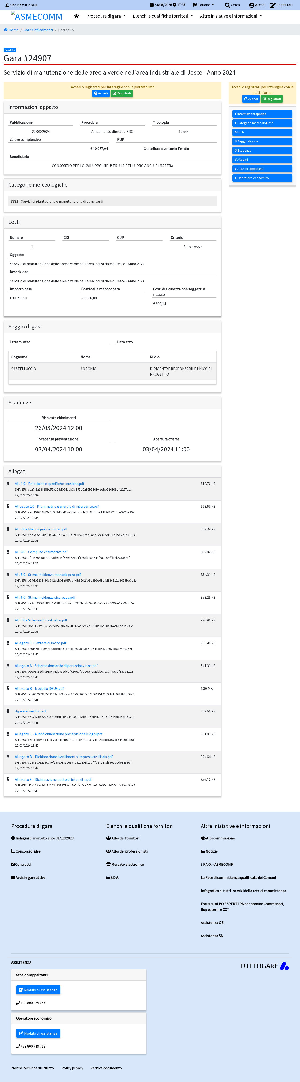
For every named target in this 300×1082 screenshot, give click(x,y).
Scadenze (244, 150)
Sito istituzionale (24, 5)
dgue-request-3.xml (30, 711)
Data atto (125, 341)
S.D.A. (114, 877)
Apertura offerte (166, 439)
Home (13, 29)
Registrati (123, 93)
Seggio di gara (247, 141)
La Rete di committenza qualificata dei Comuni (238, 877)
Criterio (177, 237)
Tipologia (161, 122)
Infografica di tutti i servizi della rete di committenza (243, 890)
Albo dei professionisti (129, 851)
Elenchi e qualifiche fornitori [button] (161, 16)
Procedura (89, 122)
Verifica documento (106, 1068)
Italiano (204, 4)
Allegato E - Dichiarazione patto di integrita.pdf (53, 779)
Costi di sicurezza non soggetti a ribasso (179, 291)
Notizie (211, 851)
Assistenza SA (212, 935)
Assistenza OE (212, 922)
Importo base (21, 288)
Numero (16, 237)
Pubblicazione (21, 122)
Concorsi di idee (28, 851)
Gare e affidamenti (38, 29)
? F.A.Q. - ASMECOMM (217, 864)
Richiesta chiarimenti (58, 417)
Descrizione (19, 271)
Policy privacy (72, 1068)
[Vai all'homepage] (76, 16)
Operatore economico (253, 178)
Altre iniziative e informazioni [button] (229, 16)
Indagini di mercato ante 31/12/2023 (44, 838)
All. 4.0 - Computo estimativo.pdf (41, 551)
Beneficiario (19, 156)
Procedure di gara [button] (104, 16)
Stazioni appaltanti (250, 169)
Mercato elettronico (127, 864)
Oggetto (17, 254)
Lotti (240, 132)
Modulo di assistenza (40, 989)
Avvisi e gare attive (30, 877)
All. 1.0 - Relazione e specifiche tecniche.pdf (49, 483)
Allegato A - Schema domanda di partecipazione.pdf (56, 665)
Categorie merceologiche (255, 123)
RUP (120, 139)
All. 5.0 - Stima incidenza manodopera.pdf (48, 574)
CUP (120, 237)
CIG (66, 237)
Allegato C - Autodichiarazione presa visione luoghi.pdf (59, 733)
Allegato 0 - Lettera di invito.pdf (40, 642)
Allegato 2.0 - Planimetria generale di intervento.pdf (57, 506)
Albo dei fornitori (125, 838)
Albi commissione (220, 838)
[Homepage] (37, 15)
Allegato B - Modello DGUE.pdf (39, 688)
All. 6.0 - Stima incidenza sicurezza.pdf (45, 597)
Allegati (242, 159)
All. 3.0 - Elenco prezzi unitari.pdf (41, 529)
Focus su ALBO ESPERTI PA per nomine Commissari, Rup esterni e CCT (242, 906)
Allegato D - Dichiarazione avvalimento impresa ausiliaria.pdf (64, 756)
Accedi (103, 93)
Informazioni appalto (251, 114)
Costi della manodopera (100, 288)
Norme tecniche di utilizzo (32, 1068)
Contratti (23, 864)
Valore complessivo (25, 139)
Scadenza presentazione (58, 439)
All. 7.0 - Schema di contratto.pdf (41, 620)
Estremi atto (20, 341)
